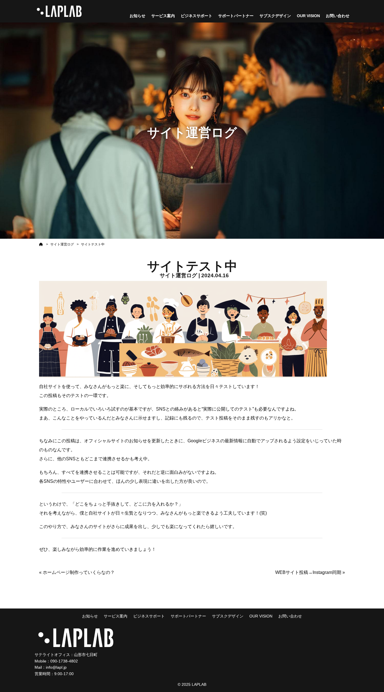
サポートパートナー (236, 15)
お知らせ (137, 15)
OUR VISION (308, 15)
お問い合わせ (337, 15)
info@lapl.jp (56, 667)
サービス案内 (163, 15)
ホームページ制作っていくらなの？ (79, 572)
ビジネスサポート (196, 15)
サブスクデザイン (275, 15)
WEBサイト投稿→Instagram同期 (308, 572)
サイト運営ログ (62, 244)
